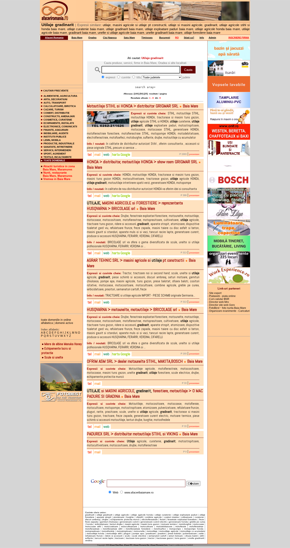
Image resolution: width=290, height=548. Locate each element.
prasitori (162, 533)
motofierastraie (92, 529)
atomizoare (118, 517)
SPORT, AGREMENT (55, 153)
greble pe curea (197, 522)
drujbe (105, 519)
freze (201, 519)
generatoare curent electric (154, 522)
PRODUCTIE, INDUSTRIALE (59, 143)
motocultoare (146, 526)
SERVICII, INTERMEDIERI (57, 150)
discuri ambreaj (92, 519)
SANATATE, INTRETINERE (58, 147)
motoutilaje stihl (114, 533)
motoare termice (169, 524)
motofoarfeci (160, 529)
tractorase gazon (164, 538)
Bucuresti (164, 37)
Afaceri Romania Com (159, 545)
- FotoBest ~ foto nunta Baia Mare (227, 307)
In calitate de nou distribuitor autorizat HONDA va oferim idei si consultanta (142, 189)
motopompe (175, 529)
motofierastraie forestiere (138, 529)
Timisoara (146, 37)
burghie (130, 517)
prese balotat (174, 533)
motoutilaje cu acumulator (192, 531)
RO (177, 37)
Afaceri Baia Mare (116, 545)
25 (146, 94)
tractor (151, 538)
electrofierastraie (150, 519)
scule (127, 536)
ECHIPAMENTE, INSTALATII (59, 123)
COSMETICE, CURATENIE (58, 119)
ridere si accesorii (113, 536)
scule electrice (139, 536)
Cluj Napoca (110, 37)
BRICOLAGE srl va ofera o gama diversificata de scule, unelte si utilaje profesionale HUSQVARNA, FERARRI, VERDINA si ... (143, 244)
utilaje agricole (122, 515)
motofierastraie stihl (112, 529)
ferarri (162, 519)
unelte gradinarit (196, 538)
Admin (212, 37)
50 (141, 94)
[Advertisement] (61, 62)
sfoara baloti (191, 536)
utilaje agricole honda (142, 515)
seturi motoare (176, 536)
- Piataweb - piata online (222, 296)
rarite (201, 533)
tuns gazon (180, 538)
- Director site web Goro (221, 305)
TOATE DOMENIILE (54, 160)
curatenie (199, 517)
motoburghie (185, 524)
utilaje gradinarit (104, 515)
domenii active (64, 323)
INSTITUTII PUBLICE (55, 136)
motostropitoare (124, 531)
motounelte (139, 531)
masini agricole (132, 524)
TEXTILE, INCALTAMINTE (58, 157)
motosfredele (108, 531)
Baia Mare (77, 37)
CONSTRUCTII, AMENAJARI (59, 116)
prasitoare (151, 533)
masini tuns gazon (150, 524)
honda (89, 524)
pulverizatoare (190, 533)
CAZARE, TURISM (53, 109)
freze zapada (91, 522)
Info (202, 37)
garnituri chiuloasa (109, 522)
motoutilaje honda (95, 533)
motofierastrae (196, 526)
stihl (202, 536)
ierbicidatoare (101, 524)
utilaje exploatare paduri (185, 515)
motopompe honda (193, 529)
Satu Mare (129, 37)
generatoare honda (178, 522)
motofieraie (180, 526)
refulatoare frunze (94, 536)
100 (136, 94)
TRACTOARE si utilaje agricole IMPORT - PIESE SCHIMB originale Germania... (141, 295)
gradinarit (89, 515)
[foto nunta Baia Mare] (61, 377)
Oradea (92, 37)
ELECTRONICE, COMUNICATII (60, 126)
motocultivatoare (129, 526)
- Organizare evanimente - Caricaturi (229, 310)
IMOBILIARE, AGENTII (56, 133)
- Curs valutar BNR (218, 299)
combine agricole (153, 517)
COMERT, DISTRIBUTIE (56, 113)
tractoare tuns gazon (136, 538)
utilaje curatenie (163, 515)
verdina (88, 540)
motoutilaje (152, 531)
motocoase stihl (93, 526)
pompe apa (138, 533)
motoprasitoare (92, 531)
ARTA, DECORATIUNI (55, 99)
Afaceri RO (128, 545)
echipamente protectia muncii (124, 519)
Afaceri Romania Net (141, 545)
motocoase (198, 524)
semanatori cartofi (157, 536)
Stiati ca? (189, 37)
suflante (89, 538)
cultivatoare (186, 517)
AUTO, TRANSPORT (55, 102)
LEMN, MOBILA (52, 140)
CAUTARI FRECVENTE (55, 90)
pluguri (127, 533)
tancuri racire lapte (104, 538)
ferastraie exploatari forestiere (182, 519)
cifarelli (139, 517)
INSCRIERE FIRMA (238, 37)
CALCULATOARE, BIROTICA (60, 106)
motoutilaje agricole (168, 531)
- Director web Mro (218, 302)
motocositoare (111, 526)
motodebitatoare (164, 526)
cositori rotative (171, 517)
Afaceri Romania (54, 37)
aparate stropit (104, 517)
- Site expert (214, 293)
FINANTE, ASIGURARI (56, 130)
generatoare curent (129, 522)
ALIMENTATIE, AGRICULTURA (60, 96)
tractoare (119, 538)
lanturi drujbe (116, 524)
